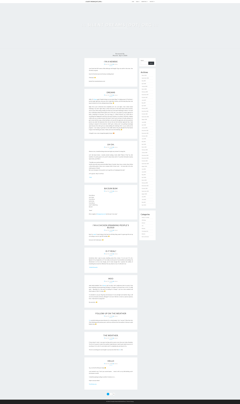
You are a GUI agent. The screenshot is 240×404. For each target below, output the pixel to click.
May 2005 (144, 141)
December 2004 (145, 155)
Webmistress (144, 1)
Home (133, 1)
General (143, 223)
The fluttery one (92, 384)
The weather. (110, 335)
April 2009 (144, 83)
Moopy (95, 99)
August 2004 (144, 166)
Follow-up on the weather (110, 313)
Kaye (90, 177)
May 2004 (144, 174)
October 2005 (145, 136)
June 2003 (144, 199)
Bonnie (104, 285)
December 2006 (145, 111)
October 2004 (145, 160)
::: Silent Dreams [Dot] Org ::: (93, 1)
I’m (89, 320)
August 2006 (144, 119)
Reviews (143, 228)
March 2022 (144, 75)
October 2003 (145, 188)
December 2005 (145, 130)
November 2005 (145, 133)
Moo (110, 278)
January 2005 (144, 152)
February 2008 (145, 91)
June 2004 (144, 172)
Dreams (111, 92)
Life (142, 225)
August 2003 (144, 194)
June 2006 (144, 122)
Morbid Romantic (93, 267)
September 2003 (145, 191)
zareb (94, 234)
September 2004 (145, 163)
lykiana (116, 64)
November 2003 (145, 185)
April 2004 (144, 177)
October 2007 (145, 97)
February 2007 (145, 108)
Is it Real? (111, 251)
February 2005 (145, 149)
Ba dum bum (111, 188)
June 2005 (144, 138)
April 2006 (144, 125)
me (119, 349)
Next (113, 394)
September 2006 (145, 116)
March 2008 (144, 89)
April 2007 (144, 105)
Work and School (145, 236)
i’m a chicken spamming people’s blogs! (111, 226)
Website (143, 234)
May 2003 (144, 202)
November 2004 (145, 158)
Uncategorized (145, 231)
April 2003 (144, 205)
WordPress (123, 401)
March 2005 (144, 147)
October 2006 (145, 114)
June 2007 (144, 100)
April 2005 (144, 144)
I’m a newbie (111, 61)
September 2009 (145, 78)
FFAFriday (144, 220)
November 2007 (145, 94)
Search (142, 60)
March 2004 (144, 180)
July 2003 (144, 196)
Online (137, 1)
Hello (111, 361)
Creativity (152, 1)
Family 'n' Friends (145, 217)
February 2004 (145, 182)
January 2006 (144, 127)
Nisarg (132, 401)
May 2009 (144, 80)
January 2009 (144, 86)
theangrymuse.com (101, 214)
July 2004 (144, 169)
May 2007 (144, 103)
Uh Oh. (110, 144)
